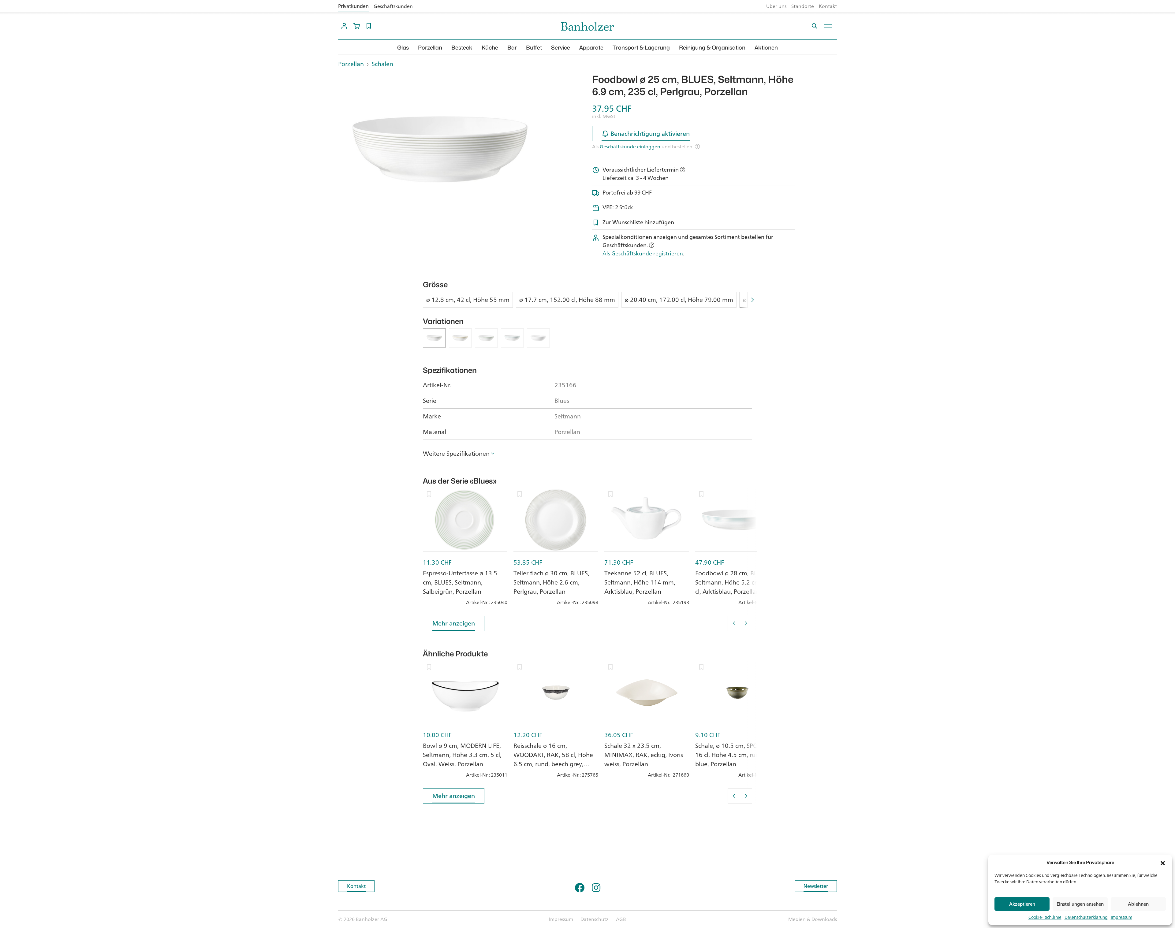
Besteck (461, 47)
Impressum (1121, 917)
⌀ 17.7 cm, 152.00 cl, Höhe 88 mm (567, 299)
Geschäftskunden (393, 6)
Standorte (802, 6)
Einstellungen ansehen (1080, 904)
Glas (403, 47)
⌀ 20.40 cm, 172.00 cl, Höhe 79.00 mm (679, 299)
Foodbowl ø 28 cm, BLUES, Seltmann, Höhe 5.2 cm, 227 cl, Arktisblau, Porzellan (734, 582)
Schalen (382, 63)
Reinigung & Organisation (712, 47)
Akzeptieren (1022, 904)
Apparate (591, 47)
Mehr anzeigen (453, 623)
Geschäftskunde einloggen (630, 146)
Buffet (534, 47)
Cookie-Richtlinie (1044, 917)
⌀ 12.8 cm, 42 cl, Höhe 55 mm (467, 299)
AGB (621, 919)
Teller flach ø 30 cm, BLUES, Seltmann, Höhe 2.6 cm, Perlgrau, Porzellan (551, 582)
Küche (490, 47)
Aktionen (766, 47)
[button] (1163, 862)
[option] (439, 149)
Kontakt (828, 6)
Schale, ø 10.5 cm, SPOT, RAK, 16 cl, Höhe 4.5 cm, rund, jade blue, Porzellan (736, 754)
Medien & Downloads (812, 919)
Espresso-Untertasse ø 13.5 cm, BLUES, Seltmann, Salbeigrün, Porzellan (460, 582)
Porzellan (430, 47)
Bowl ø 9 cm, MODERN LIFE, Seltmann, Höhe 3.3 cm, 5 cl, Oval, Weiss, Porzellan (462, 754)
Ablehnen (1138, 904)
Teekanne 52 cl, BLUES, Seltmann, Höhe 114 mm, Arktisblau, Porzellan (639, 582)
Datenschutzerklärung (1086, 917)
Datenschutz (594, 919)
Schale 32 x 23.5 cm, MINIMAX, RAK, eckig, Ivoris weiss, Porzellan (643, 754)
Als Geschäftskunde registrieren (642, 253)
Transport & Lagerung (641, 47)
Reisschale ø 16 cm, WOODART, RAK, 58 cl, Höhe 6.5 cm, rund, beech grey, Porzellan (553, 759)
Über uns (776, 6)
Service (560, 47)
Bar (512, 47)
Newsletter (816, 886)
